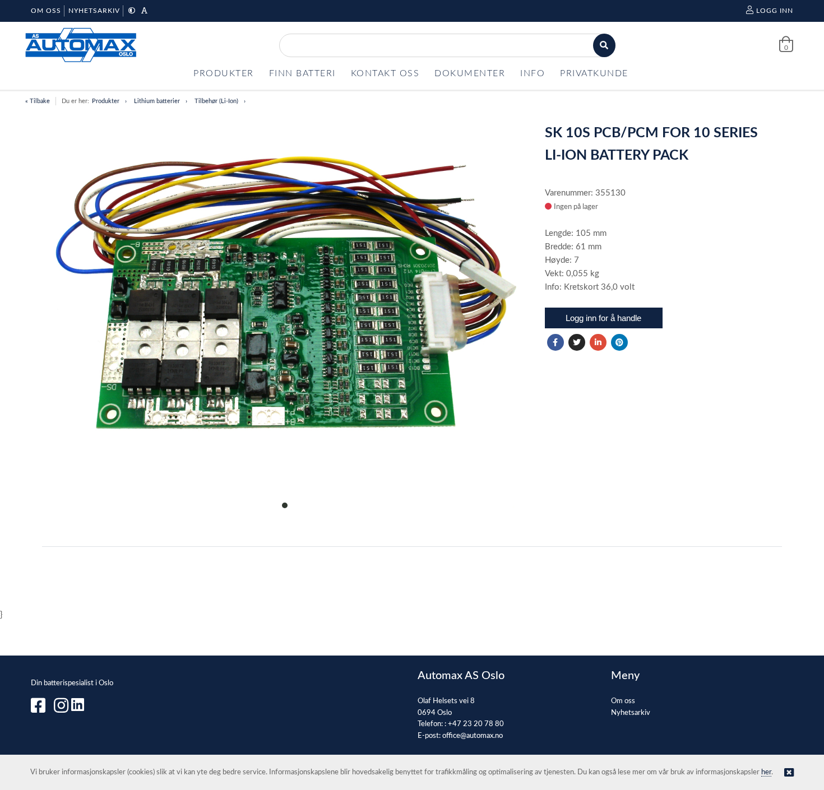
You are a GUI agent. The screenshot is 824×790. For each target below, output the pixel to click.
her (766, 772)
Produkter (105, 101)
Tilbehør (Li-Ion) (216, 101)
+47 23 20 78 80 (476, 724)
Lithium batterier (157, 101)
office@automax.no (472, 736)
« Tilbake (37, 101)
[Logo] (81, 45)
